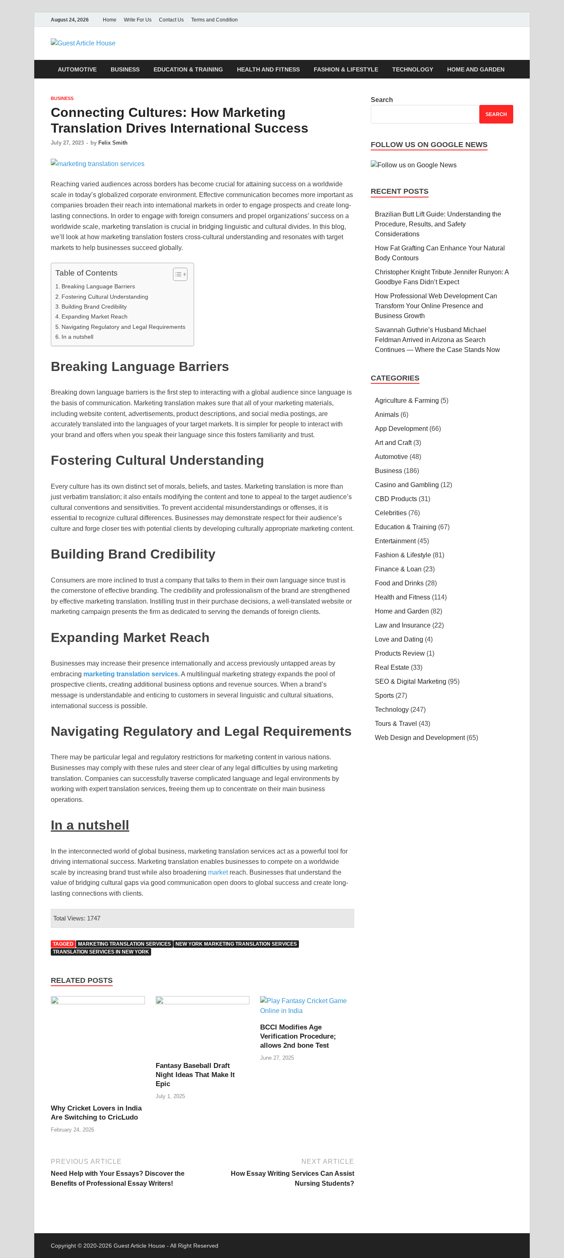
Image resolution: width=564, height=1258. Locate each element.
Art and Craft (393, 442)
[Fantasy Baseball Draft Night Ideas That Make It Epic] (203, 1028)
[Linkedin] (508, 19)
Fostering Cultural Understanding (105, 296)
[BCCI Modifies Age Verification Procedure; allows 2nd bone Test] (307, 1009)
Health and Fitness (268, 69)
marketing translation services (124, 944)
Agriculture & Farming (407, 400)
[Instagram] (497, 19)
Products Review (400, 653)
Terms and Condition (214, 20)
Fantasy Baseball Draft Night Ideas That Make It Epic (195, 1075)
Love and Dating (399, 639)
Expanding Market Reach (95, 316)
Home (109, 20)
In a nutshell (77, 336)
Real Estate (392, 667)
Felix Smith (113, 143)
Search (382, 99)
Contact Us (171, 20)
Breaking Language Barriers (98, 286)
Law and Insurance (403, 625)
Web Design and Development (420, 737)
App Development (401, 428)
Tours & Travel (396, 723)
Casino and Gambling (407, 484)
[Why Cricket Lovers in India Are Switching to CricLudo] (98, 1049)
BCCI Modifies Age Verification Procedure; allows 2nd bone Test (298, 1036)
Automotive (77, 69)
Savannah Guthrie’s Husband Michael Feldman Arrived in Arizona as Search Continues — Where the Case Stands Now (438, 339)
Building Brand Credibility (94, 306)
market (218, 872)
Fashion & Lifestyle (346, 69)
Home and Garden (476, 69)
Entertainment (395, 541)
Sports (384, 695)
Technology (412, 69)
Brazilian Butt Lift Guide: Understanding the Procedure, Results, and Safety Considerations (438, 224)
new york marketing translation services (236, 944)
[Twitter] (485, 19)
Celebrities (391, 512)
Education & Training (188, 69)
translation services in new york (101, 952)
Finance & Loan (398, 569)
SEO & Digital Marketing (410, 681)
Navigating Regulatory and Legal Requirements (123, 326)
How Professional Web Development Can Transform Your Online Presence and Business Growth (436, 306)
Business (125, 69)
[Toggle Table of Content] (176, 274)
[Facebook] (474, 19)
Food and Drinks (399, 583)
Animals (387, 414)
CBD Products (396, 498)
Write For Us (138, 20)
